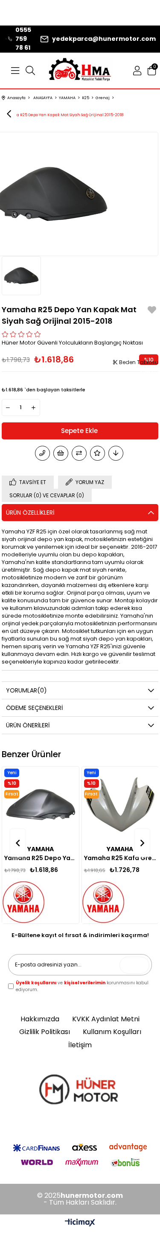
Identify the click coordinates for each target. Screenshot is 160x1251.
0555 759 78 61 (23, 39)
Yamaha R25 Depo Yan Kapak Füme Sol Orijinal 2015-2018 (40, 858)
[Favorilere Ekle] (152, 311)
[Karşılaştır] (79, 453)
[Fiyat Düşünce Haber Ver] (115, 453)
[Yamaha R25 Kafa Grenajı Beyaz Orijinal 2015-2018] (120, 805)
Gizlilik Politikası (44, 1032)
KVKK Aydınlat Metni (106, 1019)
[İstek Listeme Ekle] (60, 453)
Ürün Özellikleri (30, 512)
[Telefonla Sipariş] (42, 453)
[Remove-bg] (80, 1091)
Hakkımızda (39, 1019)
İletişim (80, 1045)
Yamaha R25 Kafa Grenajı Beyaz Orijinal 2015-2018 (120, 858)
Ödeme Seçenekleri (34, 708)
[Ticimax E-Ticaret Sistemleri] (80, 1223)
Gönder (136, 965)
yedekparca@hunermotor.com (104, 38)
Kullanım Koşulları (112, 1032)
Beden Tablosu (138, 362)
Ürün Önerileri (27, 725)
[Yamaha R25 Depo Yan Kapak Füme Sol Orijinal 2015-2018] (40, 805)
